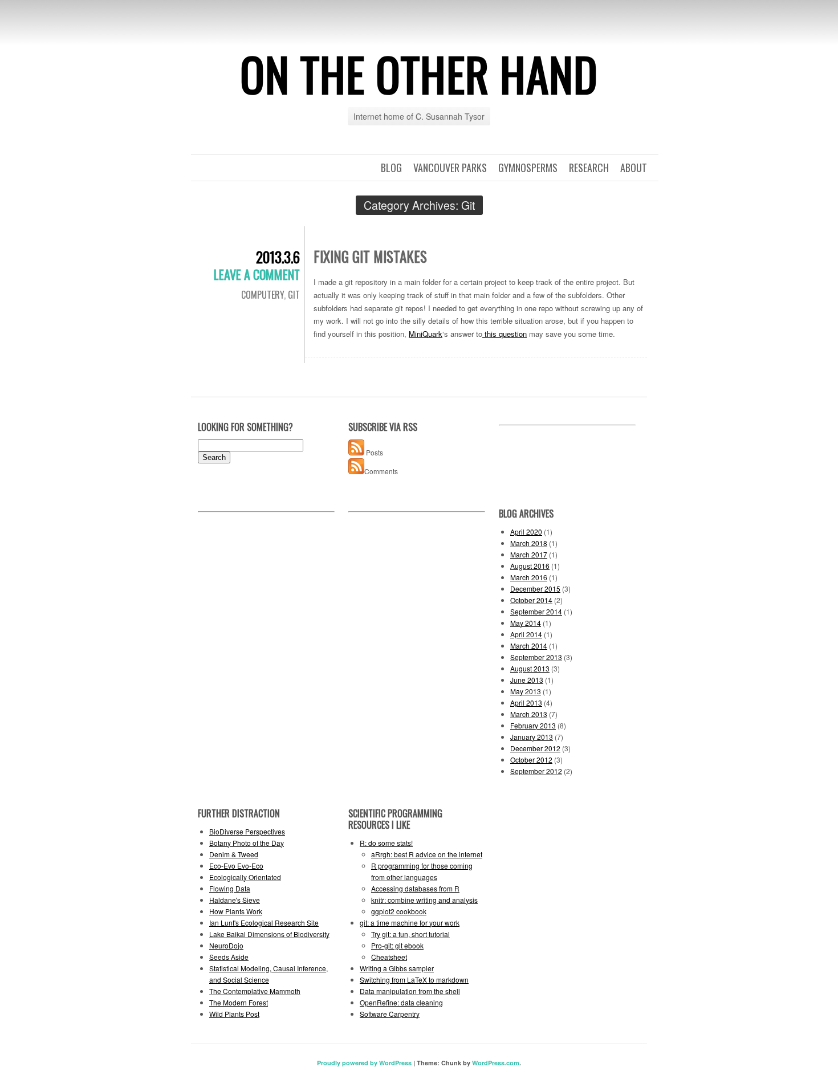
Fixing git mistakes (370, 256)
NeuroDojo (226, 945)
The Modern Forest (238, 1002)
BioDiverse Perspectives (247, 831)
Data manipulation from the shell (410, 991)
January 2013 (531, 737)
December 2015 (535, 588)
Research (589, 167)
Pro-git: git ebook (397, 945)
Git (294, 295)
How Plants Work (235, 911)
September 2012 (536, 771)
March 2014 (528, 645)
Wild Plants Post (234, 1014)
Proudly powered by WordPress (364, 1062)
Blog (391, 167)
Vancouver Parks (450, 167)
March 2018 (528, 543)
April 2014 (526, 634)
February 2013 (533, 725)
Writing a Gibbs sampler (397, 968)
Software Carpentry (390, 1014)
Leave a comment (257, 274)
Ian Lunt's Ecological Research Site (264, 922)
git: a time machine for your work (409, 922)
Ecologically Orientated (245, 877)
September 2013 (536, 657)
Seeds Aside (229, 957)
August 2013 (530, 668)
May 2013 (525, 691)
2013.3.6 (278, 256)
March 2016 (528, 577)
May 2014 (525, 623)
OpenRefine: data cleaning (401, 1002)
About (633, 167)
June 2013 (526, 680)
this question (504, 333)
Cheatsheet (389, 957)
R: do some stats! (386, 843)
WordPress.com (495, 1062)
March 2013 (528, 714)
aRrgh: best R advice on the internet (426, 854)
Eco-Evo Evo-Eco (236, 865)
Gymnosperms (528, 167)
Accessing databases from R (415, 888)
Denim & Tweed (233, 854)
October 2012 (531, 759)
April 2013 (526, 702)
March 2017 (528, 554)
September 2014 (536, 611)
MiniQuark (425, 333)
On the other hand (419, 73)
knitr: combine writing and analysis (424, 900)
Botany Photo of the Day (246, 843)
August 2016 (530, 566)
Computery (262, 295)
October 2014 (531, 600)
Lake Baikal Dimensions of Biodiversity (269, 934)
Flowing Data (229, 888)
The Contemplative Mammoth (254, 991)
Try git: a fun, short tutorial (410, 934)
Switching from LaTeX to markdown (414, 979)
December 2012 (535, 748)
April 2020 (526, 531)
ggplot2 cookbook (398, 911)
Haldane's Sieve (234, 900)
